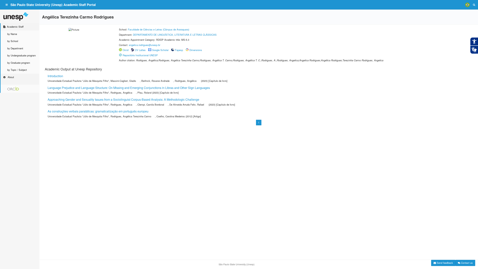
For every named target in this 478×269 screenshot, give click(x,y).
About (10, 77)
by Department (15, 48)
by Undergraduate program (21, 55)
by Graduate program (18, 62)
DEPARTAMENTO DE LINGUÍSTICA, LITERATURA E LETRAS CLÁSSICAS (175, 34)
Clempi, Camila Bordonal (150, 104)
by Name (12, 34)
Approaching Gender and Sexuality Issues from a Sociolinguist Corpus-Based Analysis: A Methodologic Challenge (123, 99)
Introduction (55, 76)
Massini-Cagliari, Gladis (123, 81)
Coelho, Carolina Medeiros (170, 116)
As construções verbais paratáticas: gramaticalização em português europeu (98, 111)
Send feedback (444, 263)
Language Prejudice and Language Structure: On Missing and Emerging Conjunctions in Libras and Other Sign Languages (129, 88)
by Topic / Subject (17, 70)
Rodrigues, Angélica (185, 81)
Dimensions (195, 50)
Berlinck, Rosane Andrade (155, 81)
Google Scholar (160, 50)
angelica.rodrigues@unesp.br (144, 45)
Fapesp (179, 50)
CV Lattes (140, 50)
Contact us (466, 263)
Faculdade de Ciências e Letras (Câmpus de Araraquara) (158, 29)
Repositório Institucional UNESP (140, 55)
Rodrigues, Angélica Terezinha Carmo (131, 116)
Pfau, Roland (144, 92)
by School (12, 41)
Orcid (125, 50)
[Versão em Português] (467, 4)
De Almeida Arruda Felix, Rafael (186, 104)
